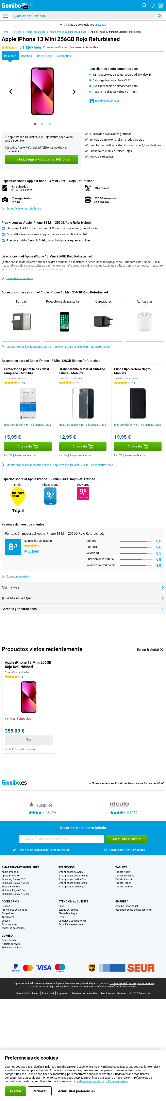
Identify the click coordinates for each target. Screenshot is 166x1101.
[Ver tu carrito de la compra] (160, 6)
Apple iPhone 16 (11, 875)
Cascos (6, 920)
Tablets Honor (123, 883)
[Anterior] (11, 92)
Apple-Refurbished (36, 31)
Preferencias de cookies (84, 993)
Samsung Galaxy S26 (13, 879)
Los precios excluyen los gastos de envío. (132, 983)
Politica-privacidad (12, 947)
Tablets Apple (122, 872)
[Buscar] (159, 16)
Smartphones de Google (72, 886)
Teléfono (17, 31)
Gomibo (7, 935)
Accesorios (10, 901)
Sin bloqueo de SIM (107, 101)
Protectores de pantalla (14, 909)
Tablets (121, 867)
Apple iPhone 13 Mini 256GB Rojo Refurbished (115, 31)
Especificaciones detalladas (23, 208)
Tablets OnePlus (124, 886)
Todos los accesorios (13, 928)
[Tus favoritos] (152, 6)
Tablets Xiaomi (123, 879)
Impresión (62, 993)
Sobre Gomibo (9, 940)
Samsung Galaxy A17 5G (15, 894)
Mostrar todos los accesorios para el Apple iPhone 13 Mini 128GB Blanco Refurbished (59, 465)
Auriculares (8, 917)
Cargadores (8, 913)
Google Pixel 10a (11, 886)
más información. (127, 986)
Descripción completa (19, 278)
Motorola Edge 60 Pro (14, 890)
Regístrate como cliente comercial (133, 909)
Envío (62, 917)
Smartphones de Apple (71, 872)
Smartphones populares (20, 867)
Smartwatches (9, 924)
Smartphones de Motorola (73, 883)
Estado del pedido (68, 909)
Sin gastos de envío (25, 455)
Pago (61, 906)
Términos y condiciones (114, 993)
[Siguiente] (74, 92)
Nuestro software (11, 943)
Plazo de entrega (68, 913)
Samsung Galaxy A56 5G (15, 883)
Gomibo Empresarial (126, 906)
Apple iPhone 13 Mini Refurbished (68, 31)
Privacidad (48, 993)
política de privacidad (89, 1081)
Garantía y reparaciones (72, 924)
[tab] (35, 124)
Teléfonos (67, 867)
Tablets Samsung (124, 875)
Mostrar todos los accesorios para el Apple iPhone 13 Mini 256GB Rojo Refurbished (58, 346)
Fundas (6, 906)
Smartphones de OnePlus (72, 879)
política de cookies (116, 1081)
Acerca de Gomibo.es (27, 993)
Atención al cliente (73, 901)
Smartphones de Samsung (73, 875)
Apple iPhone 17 (11, 872)
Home (5, 31)
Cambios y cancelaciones (72, 920)
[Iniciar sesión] (144, 6)
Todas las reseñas (17, 576)
